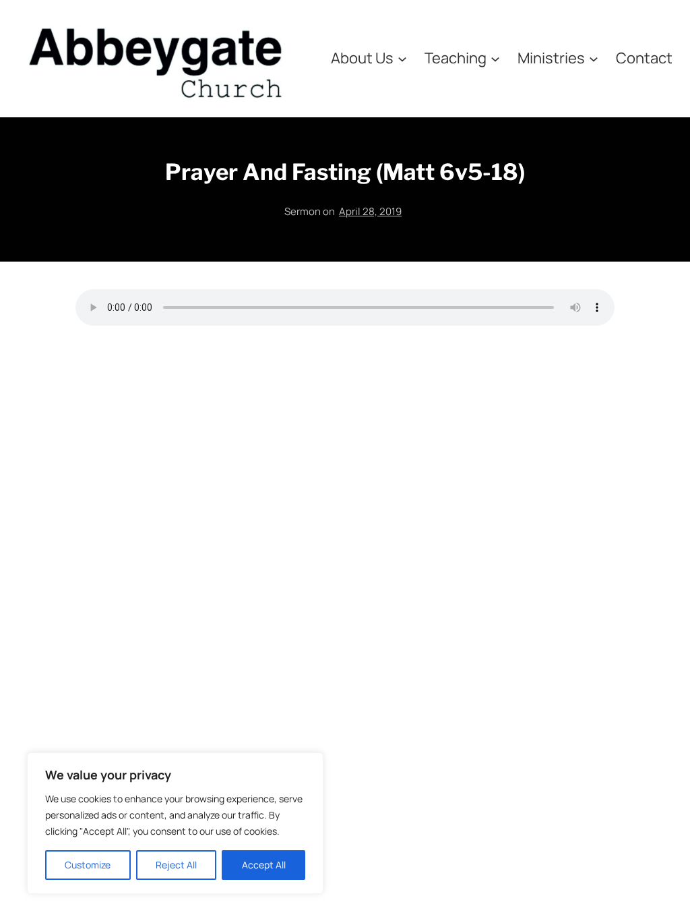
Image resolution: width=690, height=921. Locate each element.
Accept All (264, 864)
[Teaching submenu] (495, 58)
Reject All (176, 864)
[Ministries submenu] (593, 58)
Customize (88, 864)
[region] (175, 823)
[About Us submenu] (402, 58)
